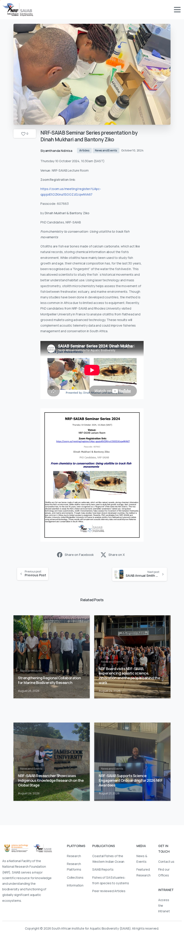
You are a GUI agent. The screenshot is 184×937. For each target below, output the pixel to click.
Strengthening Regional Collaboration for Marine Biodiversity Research (49, 680)
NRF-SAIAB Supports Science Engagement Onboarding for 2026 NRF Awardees (130, 780)
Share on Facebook (79, 555)
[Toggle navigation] (177, 9)
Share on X (116, 555)
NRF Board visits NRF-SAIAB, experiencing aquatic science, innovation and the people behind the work (129, 675)
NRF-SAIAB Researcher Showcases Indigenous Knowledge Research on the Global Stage (50, 780)
